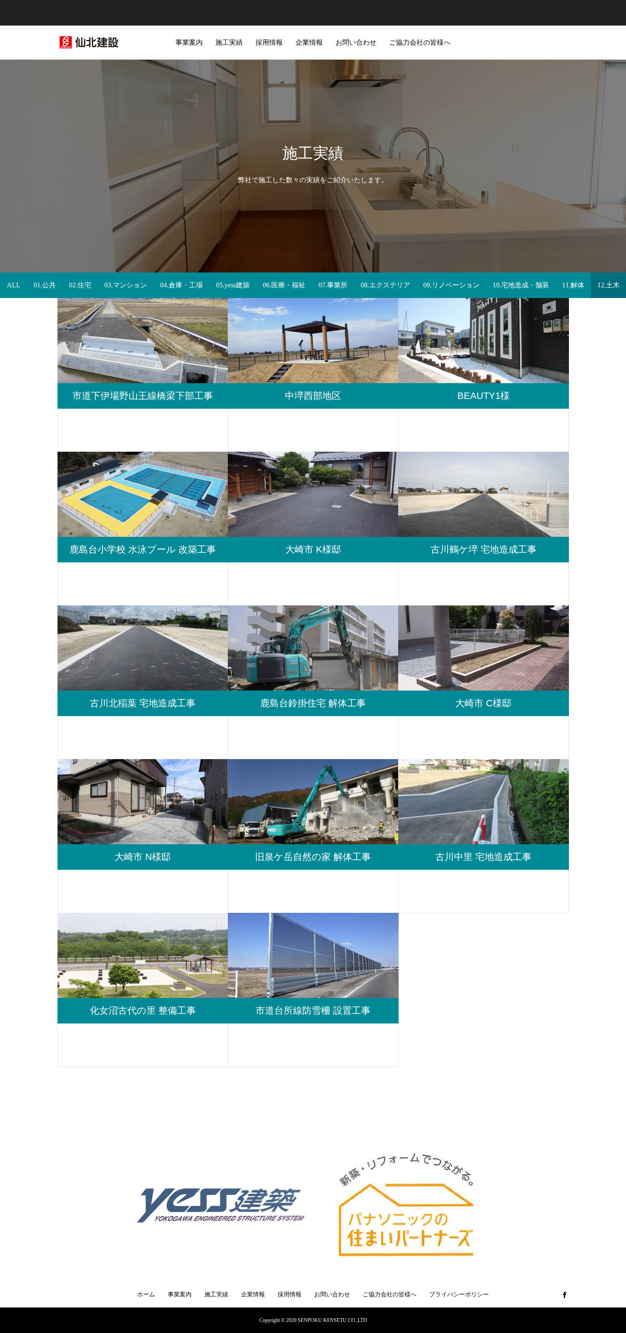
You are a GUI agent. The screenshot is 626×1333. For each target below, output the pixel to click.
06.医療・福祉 (284, 285)
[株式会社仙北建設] (89, 42)
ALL (13, 285)
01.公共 (45, 285)
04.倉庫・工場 (181, 285)
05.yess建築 (233, 285)
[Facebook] (564, 1294)
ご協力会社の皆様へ (420, 42)
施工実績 (229, 42)
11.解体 (573, 285)
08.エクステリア (385, 285)
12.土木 (608, 285)
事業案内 (189, 42)
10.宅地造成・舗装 (521, 285)
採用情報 (269, 42)
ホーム (146, 1294)
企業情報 (309, 42)
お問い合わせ (356, 42)
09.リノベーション (451, 285)
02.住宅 (80, 285)
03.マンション (125, 285)
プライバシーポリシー (459, 1294)
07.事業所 (333, 285)
